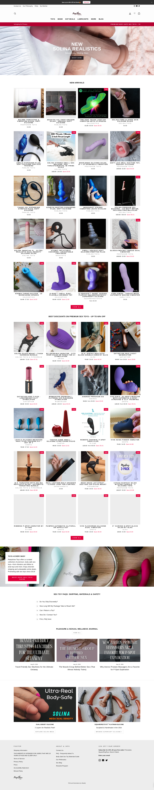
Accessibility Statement (21, 768)
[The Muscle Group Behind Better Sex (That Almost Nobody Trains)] (77, 650)
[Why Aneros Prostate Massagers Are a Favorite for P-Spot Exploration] (119, 650)
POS (69, 783)
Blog (101, 19)
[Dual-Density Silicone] (45, 704)
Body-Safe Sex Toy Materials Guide (67, 756)
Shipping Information (20, 750)
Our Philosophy (28, 6)
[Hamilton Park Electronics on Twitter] (107, 760)
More (93, 19)
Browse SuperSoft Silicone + (109, 731)
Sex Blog (59, 762)
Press (15, 765)
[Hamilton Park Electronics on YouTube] (103, 760)
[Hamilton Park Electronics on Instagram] (100, 760)
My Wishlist (43, 6)
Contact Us (17, 6)
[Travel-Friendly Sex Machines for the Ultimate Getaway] (34, 650)
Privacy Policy (18, 761)
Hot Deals (70, 19)
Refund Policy (18, 771)
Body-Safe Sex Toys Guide (22, 578)
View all (77, 307)
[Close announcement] (151, 2)
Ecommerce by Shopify (80, 783)
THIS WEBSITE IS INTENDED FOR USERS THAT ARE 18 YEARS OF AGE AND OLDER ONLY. (32, 754)
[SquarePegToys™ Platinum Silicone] (109, 704)
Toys (53, 19)
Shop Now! (86, 2)
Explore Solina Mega (45, 731)
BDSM (60, 19)
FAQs (36, 6)
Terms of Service (19, 758)
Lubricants (83, 19)
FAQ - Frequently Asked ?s (65, 753)
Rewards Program (62, 766)
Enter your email (104, 755)
